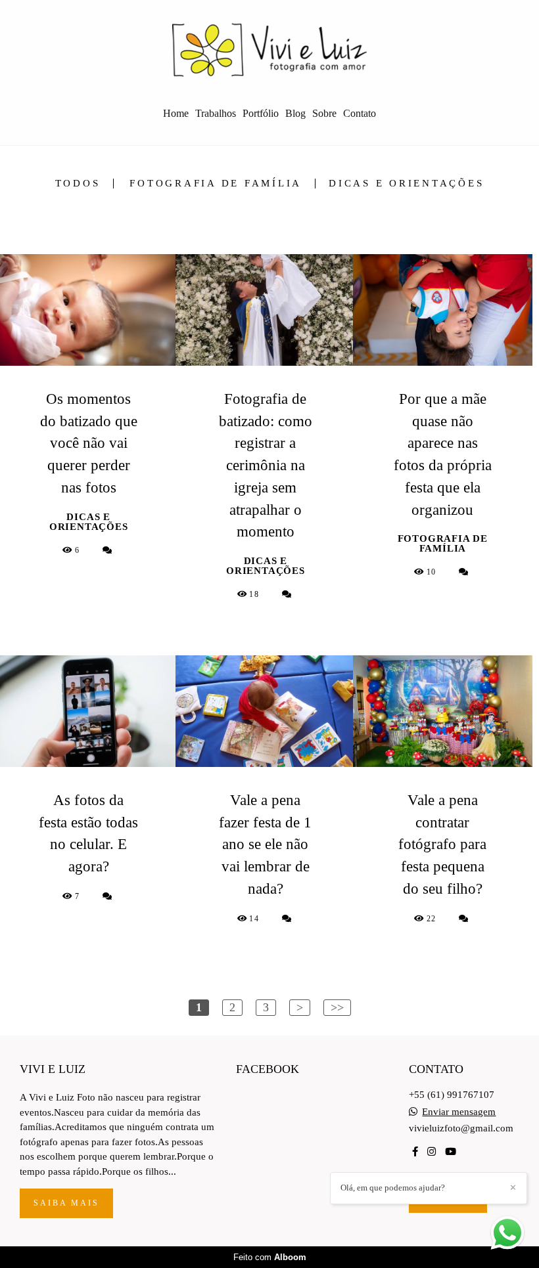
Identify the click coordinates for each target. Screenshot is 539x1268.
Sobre (324, 113)
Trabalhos (215, 113)
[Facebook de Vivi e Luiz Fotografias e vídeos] (415, 1152)
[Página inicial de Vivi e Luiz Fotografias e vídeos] (269, 49)
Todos (78, 183)
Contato (359, 113)
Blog (295, 113)
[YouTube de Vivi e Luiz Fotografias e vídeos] (450, 1152)
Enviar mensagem (459, 1112)
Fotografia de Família (215, 183)
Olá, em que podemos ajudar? (392, 1187)
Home (176, 113)
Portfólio (261, 113)
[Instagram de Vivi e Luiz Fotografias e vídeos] (431, 1152)
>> (337, 1007)
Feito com (269, 1257)
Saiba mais (66, 1203)
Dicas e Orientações (406, 183)
